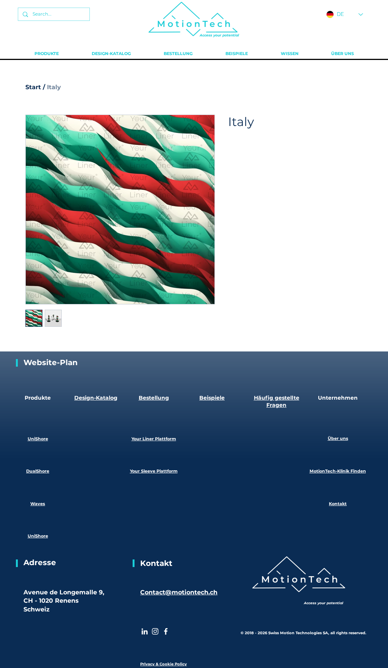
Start (33, 87)
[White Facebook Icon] (165, 631)
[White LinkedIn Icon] (144, 631)
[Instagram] (155, 631)
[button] (46, 53)
